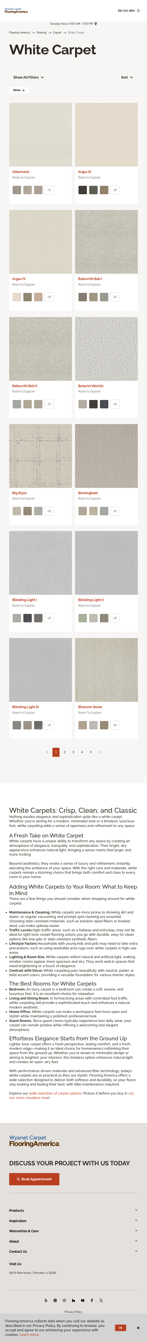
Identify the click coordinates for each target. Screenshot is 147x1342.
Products (16, 1210)
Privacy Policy (73, 1311)
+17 (115, 297)
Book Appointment (36, 1179)
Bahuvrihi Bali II (24, 386)
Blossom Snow (90, 707)
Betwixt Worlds (90, 386)
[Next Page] (100, 752)
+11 (49, 190)
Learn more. (30, 1335)
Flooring (42, 32)
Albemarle (20, 172)
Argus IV (19, 279)
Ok (120, 1327)
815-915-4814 (126, 10)
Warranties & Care (24, 1231)
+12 (49, 511)
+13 (115, 404)
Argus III (84, 172)
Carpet (57, 32)
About (14, 1241)
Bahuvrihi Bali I (90, 279)
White (16, 90)
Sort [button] (124, 77)
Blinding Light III (25, 707)
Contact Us (18, 1251)
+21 (115, 511)
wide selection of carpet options (55, 1093)
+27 (115, 190)
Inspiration (17, 1221)
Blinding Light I (24, 600)
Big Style (19, 493)
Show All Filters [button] (26, 77)
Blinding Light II (91, 600)
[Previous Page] (47, 752)
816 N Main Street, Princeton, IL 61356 (32, 1272)
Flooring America (19, 32)
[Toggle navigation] (138, 10)
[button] (23, 90)
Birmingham (88, 493)
